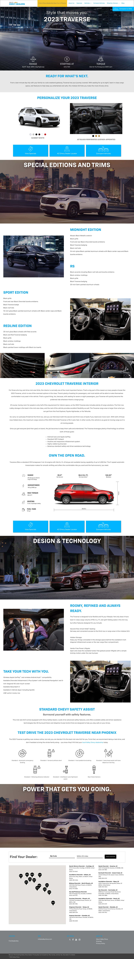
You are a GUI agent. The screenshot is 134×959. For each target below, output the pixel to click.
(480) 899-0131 (102, 878)
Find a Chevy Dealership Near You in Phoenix (52, 3)
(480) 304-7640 (102, 887)
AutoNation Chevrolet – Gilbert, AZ (80, 874)
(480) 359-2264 (73, 880)
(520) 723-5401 (73, 871)
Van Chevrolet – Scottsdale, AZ (107, 890)
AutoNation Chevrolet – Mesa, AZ (108, 881)
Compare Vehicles (99, 3)
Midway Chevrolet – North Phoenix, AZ (81, 883)
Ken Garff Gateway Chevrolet (78, 892)
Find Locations (110, 856)
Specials (79, 3)
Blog (123, 3)
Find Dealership (13, 941)
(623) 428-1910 (73, 895)
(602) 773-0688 (73, 888)
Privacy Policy (100, 943)
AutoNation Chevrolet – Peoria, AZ (109, 898)
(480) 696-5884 (102, 895)
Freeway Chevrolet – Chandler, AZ (79, 915)
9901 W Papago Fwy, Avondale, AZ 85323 (80, 893)
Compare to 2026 (125, 9)
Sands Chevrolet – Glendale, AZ (108, 907)
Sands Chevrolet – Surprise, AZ (107, 866)
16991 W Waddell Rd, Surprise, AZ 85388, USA (110, 868)
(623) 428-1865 (102, 869)
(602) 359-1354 (73, 904)
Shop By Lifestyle (112, 3)
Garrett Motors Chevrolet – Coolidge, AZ (81, 866)
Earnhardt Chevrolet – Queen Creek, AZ (110, 873)
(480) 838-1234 (73, 912)
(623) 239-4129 (102, 904)
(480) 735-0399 (73, 921)
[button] (37, 888)
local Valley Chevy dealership (92, 742)
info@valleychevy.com (45, 939)
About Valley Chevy (102, 939)
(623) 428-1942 (102, 912)
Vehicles (87, 3)
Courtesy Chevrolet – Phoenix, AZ (79, 898)
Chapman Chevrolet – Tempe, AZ (79, 907)
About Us (71, 3)
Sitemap (99, 941)
